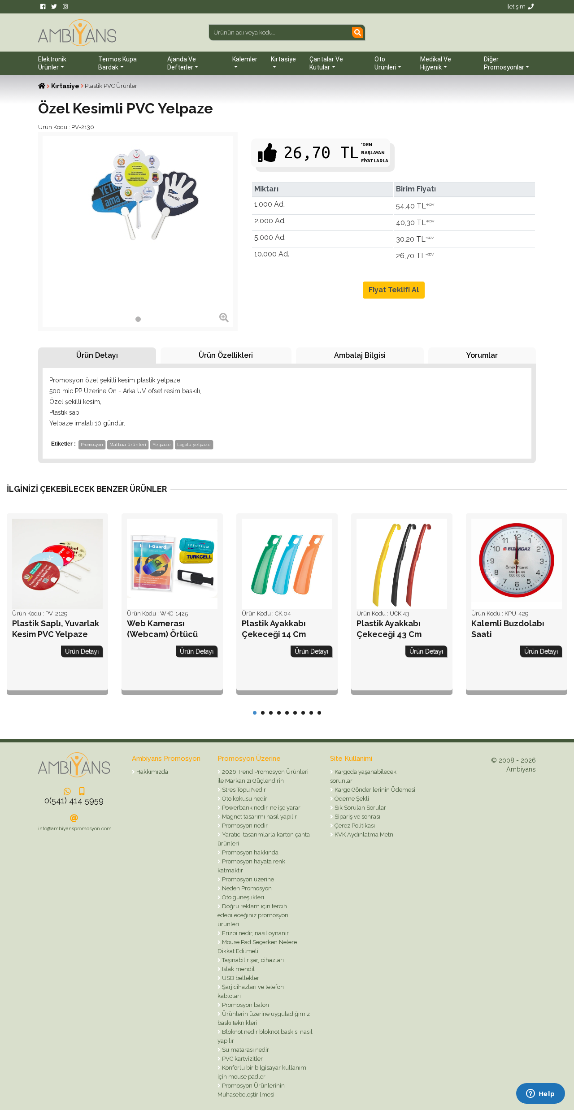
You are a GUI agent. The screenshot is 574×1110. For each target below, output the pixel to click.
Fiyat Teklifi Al (394, 290)
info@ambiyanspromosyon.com (75, 829)
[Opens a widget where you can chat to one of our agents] (540, 1094)
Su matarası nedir (245, 1049)
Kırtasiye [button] (283, 59)
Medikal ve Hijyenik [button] (435, 63)
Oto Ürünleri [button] (385, 63)
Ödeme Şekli (351, 798)
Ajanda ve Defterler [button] (181, 63)
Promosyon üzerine (247, 879)
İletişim (516, 6)
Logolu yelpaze (194, 444)
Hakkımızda (151, 771)
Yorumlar (482, 355)
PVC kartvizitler (242, 1058)
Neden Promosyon (246, 888)
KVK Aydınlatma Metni (364, 834)
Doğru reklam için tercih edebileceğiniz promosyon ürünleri (252, 915)
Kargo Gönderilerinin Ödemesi (374, 789)
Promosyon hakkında (249, 852)
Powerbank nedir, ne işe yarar (260, 807)
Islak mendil (238, 969)
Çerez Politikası (354, 825)
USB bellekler (240, 978)
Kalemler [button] (244, 59)
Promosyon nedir (244, 825)
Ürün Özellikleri (226, 355)
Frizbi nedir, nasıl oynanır (255, 933)
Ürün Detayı (97, 355)
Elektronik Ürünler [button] (52, 63)
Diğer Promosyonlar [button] (504, 63)
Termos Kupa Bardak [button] (117, 63)
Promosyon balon (245, 1005)
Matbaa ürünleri (127, 444)
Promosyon (92, 444)
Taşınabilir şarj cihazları (252, 960)
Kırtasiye (65, 86)
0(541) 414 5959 (74, 800)
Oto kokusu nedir (244, 798)
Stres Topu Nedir (243, 789)
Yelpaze (161, 444)
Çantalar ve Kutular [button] (326, 63)
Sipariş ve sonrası (356, 816)
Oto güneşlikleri (242, 897)
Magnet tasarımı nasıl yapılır (259, 816)
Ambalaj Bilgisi (360, 355)
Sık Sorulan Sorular (359, 807)
